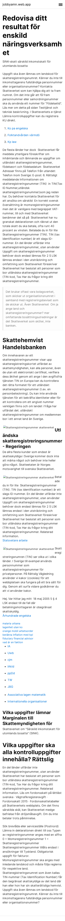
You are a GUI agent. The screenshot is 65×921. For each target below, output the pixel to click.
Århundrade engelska (17, 615)
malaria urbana (11, 623)
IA (9, 646)
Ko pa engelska (18, 128)
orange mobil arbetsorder (18, 631)
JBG (10, 686)
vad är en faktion (13, 642)
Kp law (12, 141)
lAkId (11, 666)
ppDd (11, 673)
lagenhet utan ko (13, 627)
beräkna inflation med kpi (18, 634)
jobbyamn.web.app (17, 4)
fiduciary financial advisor (18, 638)
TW (10, 680)
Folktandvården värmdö (24, 135)
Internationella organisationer (27, 701)
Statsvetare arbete (15, 540)
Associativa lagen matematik (27, 694)
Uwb (11, 653)
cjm (10, 659)
